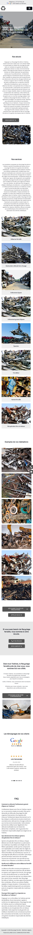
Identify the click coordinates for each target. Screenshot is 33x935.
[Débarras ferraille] (16, 226)
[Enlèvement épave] (16, 280)
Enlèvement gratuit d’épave (16, 319)
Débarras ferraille (16, 239)
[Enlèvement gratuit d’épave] (16, 306)
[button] (13, 780)
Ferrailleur (16, 373)
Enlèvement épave (16, 293)
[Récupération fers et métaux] (16, 413)
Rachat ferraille (16, 399)
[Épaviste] (16, 333)
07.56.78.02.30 (20, 2)
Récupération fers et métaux (16, 426)
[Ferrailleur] (16, 360)
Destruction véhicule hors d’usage (16, 266)
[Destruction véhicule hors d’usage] (16, 253)
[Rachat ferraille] (16, 387)
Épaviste (16, 346)
